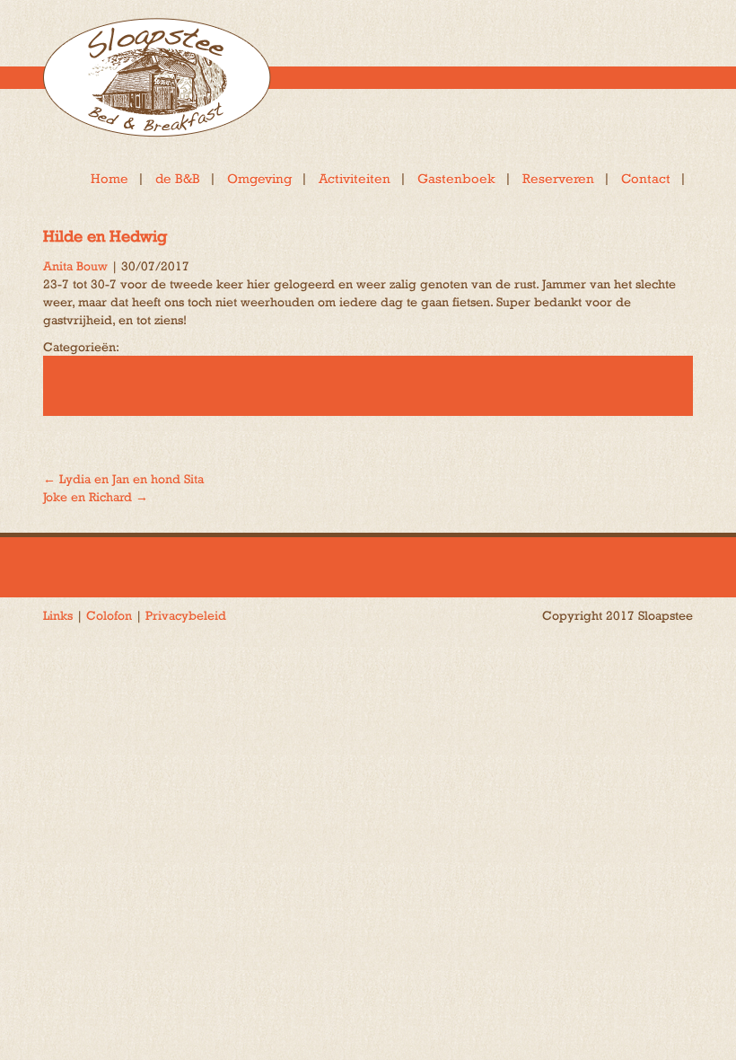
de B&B (177, 178)
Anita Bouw (75, 266)
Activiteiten (354, 178)
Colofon (109, 615)
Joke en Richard (95, 497)
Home (109, 178)
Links (58, 615)
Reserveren (558, 178)
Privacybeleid (185, 615)
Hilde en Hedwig (105, 235)
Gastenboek (456, 178)
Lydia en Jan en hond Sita (123, 479)
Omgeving (259, 178)
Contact (645, 178)
